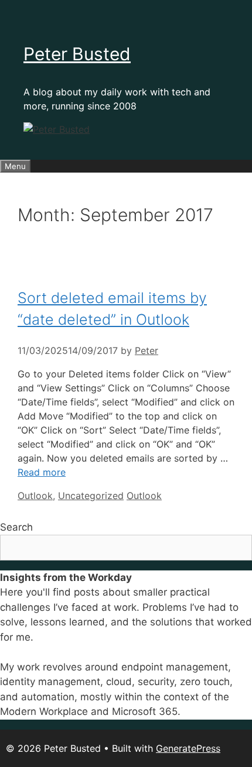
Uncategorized (91, 495)
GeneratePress (188, 748)
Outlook (35, 495)
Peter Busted (77, 53)
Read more (42, 472)
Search (16, 527)
